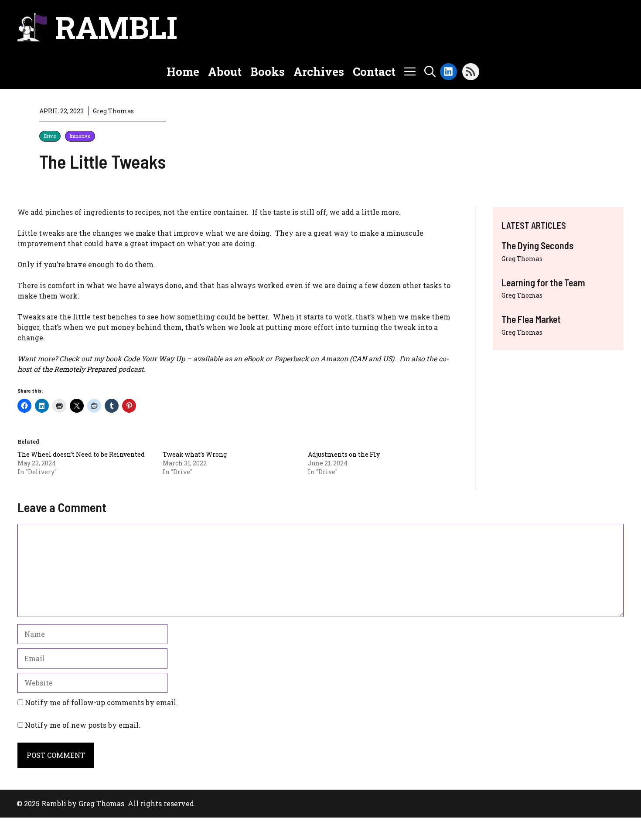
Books (267, 71)
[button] (430, 71)
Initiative (80, 135)
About (225, 71)
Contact (374, 71)
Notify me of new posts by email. (82, 725)
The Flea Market (531, 319)
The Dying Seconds (537, 245)
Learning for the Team (543, 282)
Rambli (116, 27)
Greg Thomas (521, 259)
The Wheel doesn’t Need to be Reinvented (81, 454)
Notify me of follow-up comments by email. (101, 702)
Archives (318, 71)
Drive (50, 135)
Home (183, 71)
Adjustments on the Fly (344, 454)
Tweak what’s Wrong (195, 454)
